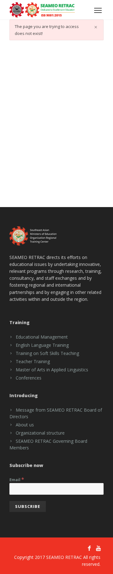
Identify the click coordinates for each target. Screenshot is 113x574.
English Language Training (42, 345)
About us (25, 425)
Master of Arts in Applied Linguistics (52, 370)
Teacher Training (33, 361)
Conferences (28, 378)
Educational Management (42, 337)
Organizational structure (40, 433)
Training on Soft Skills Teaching (47, 353)
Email (16, 479)
